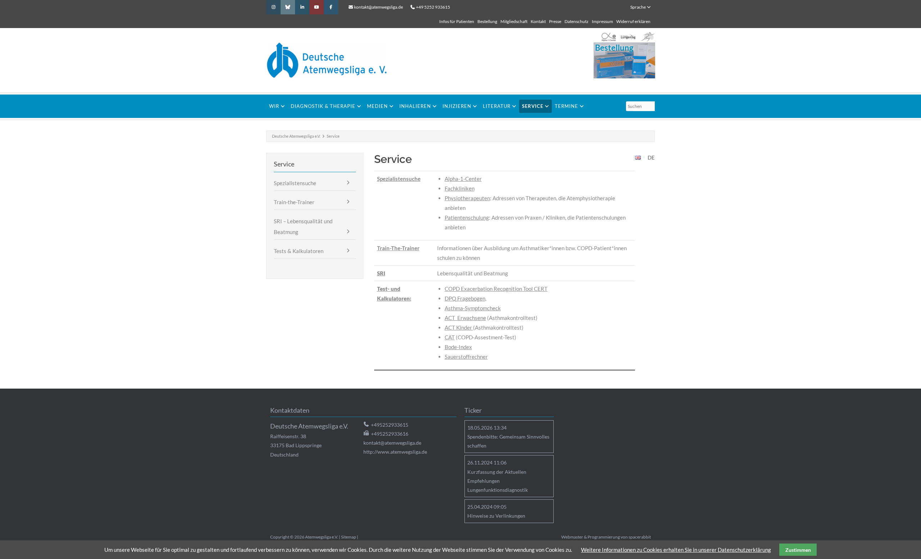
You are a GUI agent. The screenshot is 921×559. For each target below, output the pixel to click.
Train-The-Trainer (398, 248)
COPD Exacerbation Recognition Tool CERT (496, 288)
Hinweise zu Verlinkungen (496, 516)
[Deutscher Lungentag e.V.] (628, 37)
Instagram (273, 7)
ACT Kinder (459, 327)
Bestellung (487, 21)
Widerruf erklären (633, 21)
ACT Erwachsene (465, 318)
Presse (555, 21)
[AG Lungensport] (647, 37)
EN (638, 157)
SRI (381, 273)
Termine (566, 106)
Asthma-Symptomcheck (473, 308)
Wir (274, 106)
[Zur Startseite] (388, 60)
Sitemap (348, 537)
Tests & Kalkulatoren (298, 251)
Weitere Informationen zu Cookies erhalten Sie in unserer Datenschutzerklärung (676, 549)
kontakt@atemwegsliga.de (378, 7)
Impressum (602, 21)
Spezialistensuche (399, 178)
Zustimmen (798, 550)
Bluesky (288, 7)
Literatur (497, 106)
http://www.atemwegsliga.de (395, 452)
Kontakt (538, 21)
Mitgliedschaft (513, 21)
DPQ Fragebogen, (465, 298)
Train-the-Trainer (294, 202)
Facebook (331, 7)
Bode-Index (458, 347)
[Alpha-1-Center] (609, 37)
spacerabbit (640, 537)
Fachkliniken (460, 188)
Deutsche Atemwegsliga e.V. (296, 136)
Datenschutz (576, 21)
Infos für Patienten (456, 21)
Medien (377, 106)
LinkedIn (302, 7)
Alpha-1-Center (463, 178)
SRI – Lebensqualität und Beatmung (303, 226)
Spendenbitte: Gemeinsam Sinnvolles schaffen (508, 441)
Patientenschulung (467, 217)
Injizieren (457, 106)
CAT (450, 337)
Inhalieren (415, 106)
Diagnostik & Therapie (323, 106)
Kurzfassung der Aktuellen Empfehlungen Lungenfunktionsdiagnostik (497, 481)
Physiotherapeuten (467, 198)
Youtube (316, 7)
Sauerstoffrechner (466, 356)
